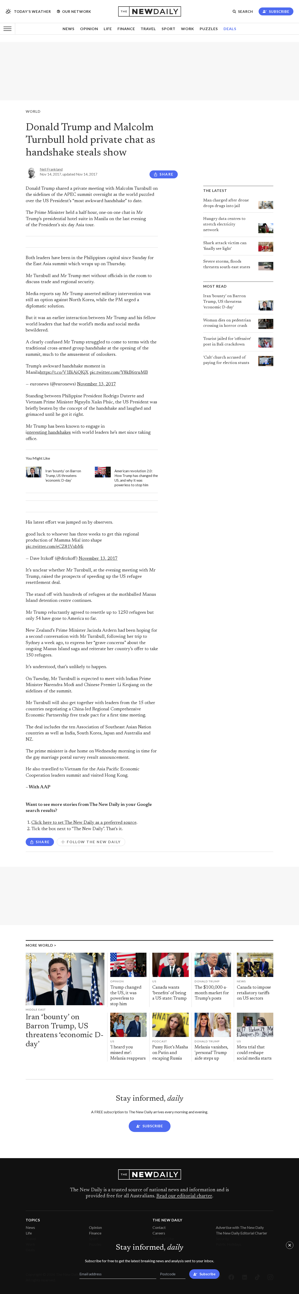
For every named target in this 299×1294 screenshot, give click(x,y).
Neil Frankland (51, 169)
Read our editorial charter (184, 1196)
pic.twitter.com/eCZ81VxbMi (54, 547)
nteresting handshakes (49, 432)
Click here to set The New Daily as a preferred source (83, 823)
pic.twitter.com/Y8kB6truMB (119, 372)
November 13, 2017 (96, 384)
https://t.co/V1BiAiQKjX (64, 372)
